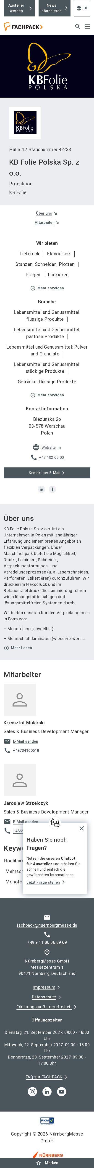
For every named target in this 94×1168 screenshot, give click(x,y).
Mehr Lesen (18, 648)
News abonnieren (52, 8)
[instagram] (32, 1091)
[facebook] (52, 489)
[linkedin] (41, 489)
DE (82, 8)
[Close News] (55, 822)
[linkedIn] (47, 1091)
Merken (47, 1163)
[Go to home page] (32, 28)
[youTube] (61, 1091)
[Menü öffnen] (87, 26)
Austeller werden (16, 8)
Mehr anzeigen (47, 288)
